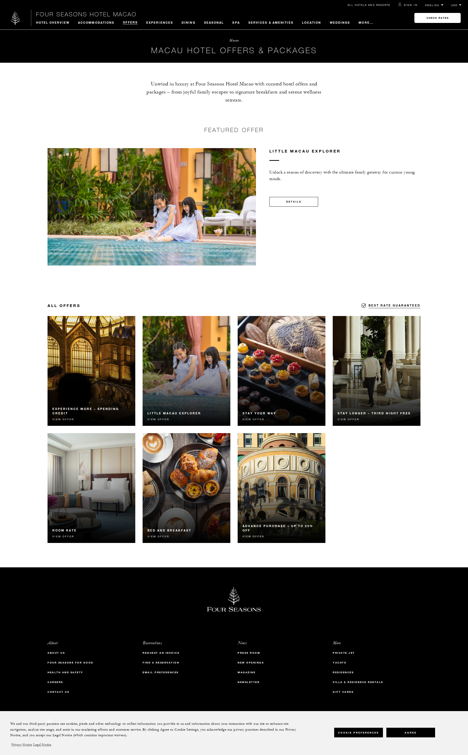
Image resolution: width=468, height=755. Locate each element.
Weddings (340, 22)
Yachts (339, 662)
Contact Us (58, 692)
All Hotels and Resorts (369, 4)
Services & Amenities (270, 22)
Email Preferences (161, 672)
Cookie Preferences (358, 732)
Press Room (249, 652)
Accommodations (96, 22)
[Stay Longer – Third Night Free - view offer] (376, 371)
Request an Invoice (161, 652)
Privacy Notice (21, 745)
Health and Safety (65, 672)
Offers (130, 22)
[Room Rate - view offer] (91, 488)
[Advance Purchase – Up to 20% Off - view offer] (281, 488)
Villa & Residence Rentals (358, 682)
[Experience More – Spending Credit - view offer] (91, 371)
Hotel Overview (52, 22)
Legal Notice (42, 745)
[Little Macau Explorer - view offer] (186, 371)
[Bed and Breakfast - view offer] (186, 488)
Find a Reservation (161, 662)
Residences (343, 672)
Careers (55, 682)
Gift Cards (343, 692)
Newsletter (249, 682)
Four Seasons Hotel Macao (86, 14)
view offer (63, 419)
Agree (411, 732)
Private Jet (344, 652)
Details (293, 201)
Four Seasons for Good (70, 662)
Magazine (246, 672)
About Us (56, 652)
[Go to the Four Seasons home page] (15, 18)
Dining (188, 22)
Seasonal (214, 22)
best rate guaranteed (394, 305)
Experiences (159, 22)
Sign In (411, 4)
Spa (236, 22)
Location (311, 22)
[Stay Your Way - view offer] (281, 371)
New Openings (251, 662)
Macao (234, 40)
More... (366, 22)
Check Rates (438, 18)
